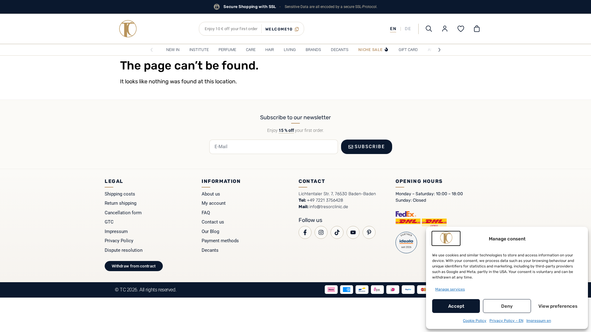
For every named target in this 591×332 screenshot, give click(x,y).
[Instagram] (321, 232)
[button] (251, 29)
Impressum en (538, 320)
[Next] (439, 50)
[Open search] (428, 28)
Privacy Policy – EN (506, 320)
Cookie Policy (474, 320)
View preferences (557, 306)
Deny (507, 306)
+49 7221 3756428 (325, 200)
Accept (456, 306)
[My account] (444, 28)
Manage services (450, 289)
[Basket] (476, 28)
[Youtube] (353, 232)
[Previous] (152, 50)
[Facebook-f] (305, 232)
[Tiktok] (337, 232)
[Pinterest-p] (369, 232)
